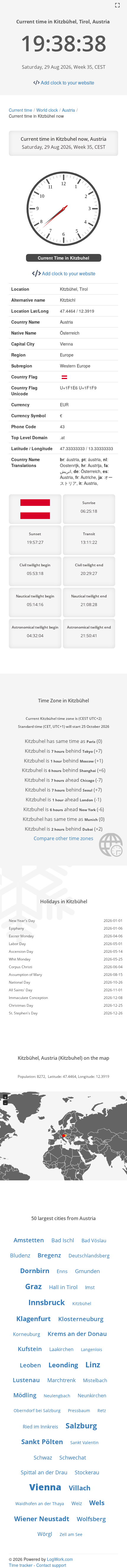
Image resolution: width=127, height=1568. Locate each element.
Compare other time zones (63, 838)
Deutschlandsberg (89, 1255)
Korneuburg (26, 1334)
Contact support (51, 1565)
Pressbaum (79, 1410)
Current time (20, 110)
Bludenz (20, 1255)
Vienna (45, 1487)
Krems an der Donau (77, 1334)
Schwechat (72, 1457)
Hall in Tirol (63, 1287)
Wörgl (45, 1533)
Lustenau (26, 1380)
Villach (79, 1487)
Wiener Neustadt (41, 1518)
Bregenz (49, 1255)
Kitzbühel (81, 1303)
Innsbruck (46, 1302)
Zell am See (71, 1534)
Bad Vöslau (94, 1240)
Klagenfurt (33, 1318)
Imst (90, 1287)
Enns (62, 1271)
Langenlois (91, 1349)
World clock (47, 110)
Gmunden (87, 1271)
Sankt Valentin (84, 1442)
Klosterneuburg (80, 1319)
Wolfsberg (91, 1519)
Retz (101, 1410)
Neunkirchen (92, 1395)
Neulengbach (57, 1395)
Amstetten (29, 1240)
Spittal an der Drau (44, 1472)
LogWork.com (60, 1559)
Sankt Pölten (42, 1441)
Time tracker (20, 1565)
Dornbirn (34, 1270)
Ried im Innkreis (40, 1426)
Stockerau (87, 1472)
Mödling (24, 1395)
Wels (97, 1502)
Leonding (63, 1364)
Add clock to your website (67, 82)
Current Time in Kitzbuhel (63, 258)
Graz (33, 1286)
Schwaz (43, 1457)
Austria (68, 110)
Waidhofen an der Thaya (39, 1503)
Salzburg (81, 1425)
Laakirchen (61, 1349)
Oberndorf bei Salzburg (37, 1410)
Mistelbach (95, 1380)
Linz (92, 1364)
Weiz (76, 1503)
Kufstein (30, 1349)
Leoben (30, 1365)
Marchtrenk (61, 1380)
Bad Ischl (62, 1240)
